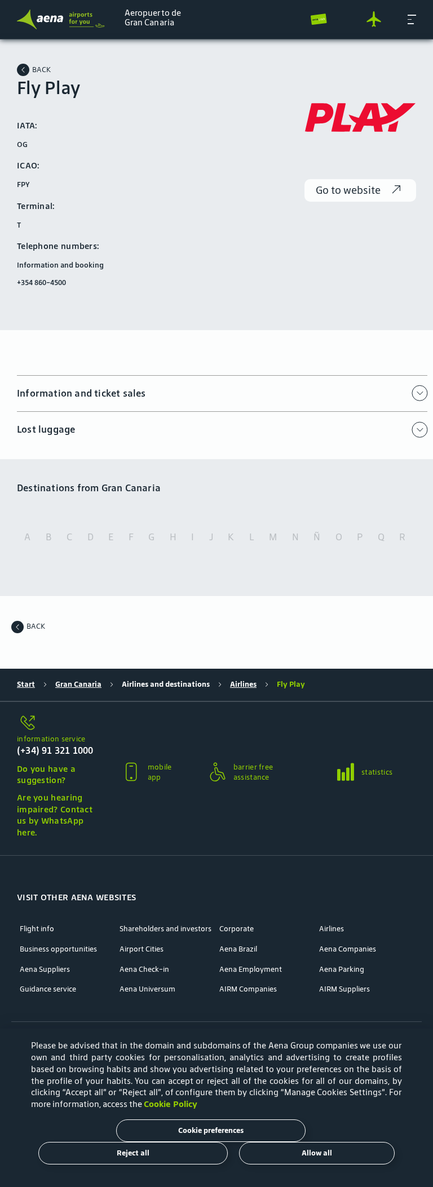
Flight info (37, 928)
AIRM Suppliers (344, 989)
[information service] (56, 724)
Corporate (236, 928)
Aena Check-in (144, 969)
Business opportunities (58, 949)
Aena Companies (347, 949)
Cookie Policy (170, 1104)
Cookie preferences (211, 1130)
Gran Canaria (78, 684)
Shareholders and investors (165, 928)
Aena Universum (147, 989)
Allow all (317, 1153)
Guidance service (48, 989)
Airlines (243, 684)
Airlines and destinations (166, 684)
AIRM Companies (248, 989)
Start (26, 684)
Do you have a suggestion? (46, 774)
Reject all (133, 1153)
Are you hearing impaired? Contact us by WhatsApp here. (54, 815)
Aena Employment (250, 969)
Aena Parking (341, 969)
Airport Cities (142, 949)
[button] (412, 19)
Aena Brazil (238, 949)
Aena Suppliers (45, 969)
